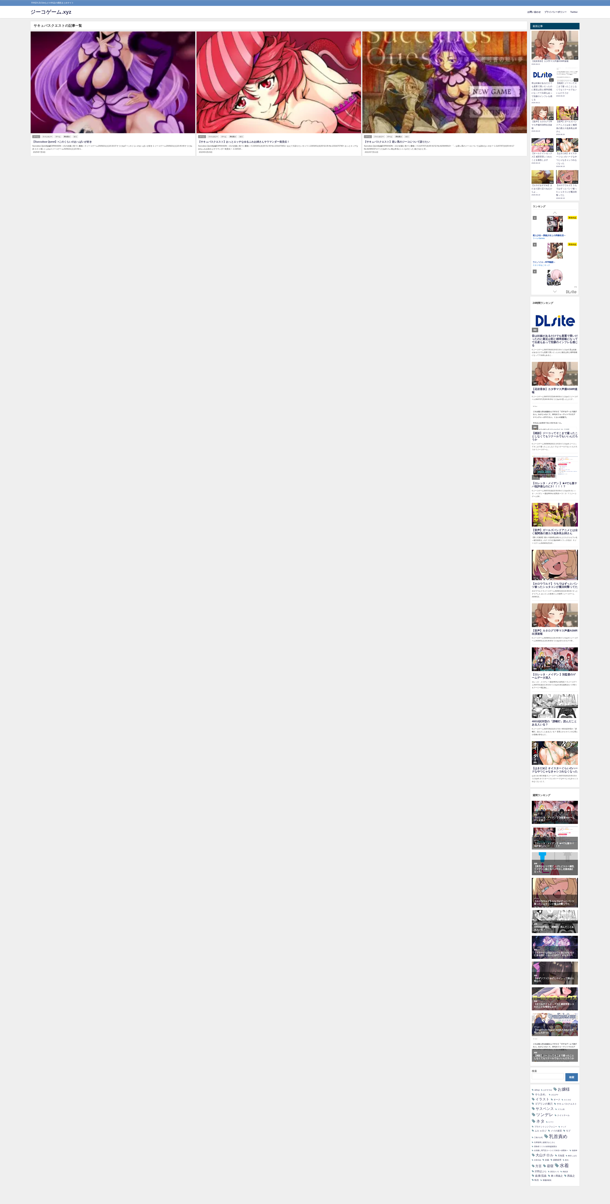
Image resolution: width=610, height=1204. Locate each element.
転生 (537, 1180)
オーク (557, 1099)
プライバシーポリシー (555, 12)
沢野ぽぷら (541, 1171)
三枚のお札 (538, 1137)
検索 (534, 1071)
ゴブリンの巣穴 (544, 1103)
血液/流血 (541, 1175)
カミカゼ (567, 1100)
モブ (568, 1131)
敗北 (567, 1160)
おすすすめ (547, 1090)
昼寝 (550, 1166)
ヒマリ (551, 1122)
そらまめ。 (541, 1094)
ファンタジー (47, 136)
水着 (564, 1165)
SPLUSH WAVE (539, 238)
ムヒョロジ (541, 1130)
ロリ (75, 136)
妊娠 (547, 1160)
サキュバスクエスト (567, 1104)
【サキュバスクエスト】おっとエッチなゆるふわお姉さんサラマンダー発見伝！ (244, 141)
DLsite (571, 292)
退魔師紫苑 (547, 1180)
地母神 (574, 1150)
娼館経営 (557, 1160)
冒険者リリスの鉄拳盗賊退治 (545, 1146)
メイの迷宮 (556, 1131)
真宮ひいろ (554, 1172)
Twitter (574, 12)
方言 (538, 1166)
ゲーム (36, 136)
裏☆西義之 (557, 1176)
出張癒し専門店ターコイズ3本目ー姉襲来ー (551, 1150)
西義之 (571, 1175)
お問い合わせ (534, 12)
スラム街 (561, 1109)
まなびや (554, 1095)
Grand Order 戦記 (541, 235)
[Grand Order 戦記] (555, 224)
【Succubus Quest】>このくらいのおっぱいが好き (62, 141)
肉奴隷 (565, 1172)
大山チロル (545, 1155)
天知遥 (561, 1155)
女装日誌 (537, 1160)
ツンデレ (544, 1115)
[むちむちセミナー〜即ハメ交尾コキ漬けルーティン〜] (555, 281)
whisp (537, 1090)
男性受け (67, 136)
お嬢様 (564, 1089)
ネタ (540, 1121)
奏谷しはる (572, 1156)
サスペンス (545, 1108)
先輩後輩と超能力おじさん (544, 1142)
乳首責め (558, 1136)
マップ (563, 1127)
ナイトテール (563, 1115)
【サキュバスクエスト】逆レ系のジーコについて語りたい (397, 141)
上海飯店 (536, 268)
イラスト (542, 1099)
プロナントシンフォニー (545, 1127)
